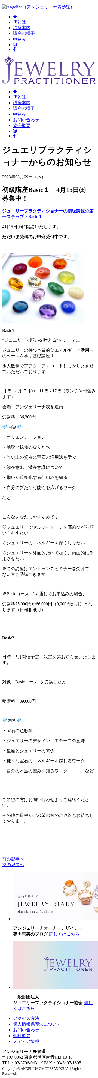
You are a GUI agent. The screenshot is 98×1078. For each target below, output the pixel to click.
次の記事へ (13, 864)
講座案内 (21, 27)
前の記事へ (13, 859)
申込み (19, 39)
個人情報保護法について (37, 1024)
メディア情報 (26, 1041)
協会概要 (21, 125)
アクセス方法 (26, 1018)
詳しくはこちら (64, 934)
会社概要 (21, 1035)
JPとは (19, 22)
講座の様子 (24, 33)
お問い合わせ (26, 119)
